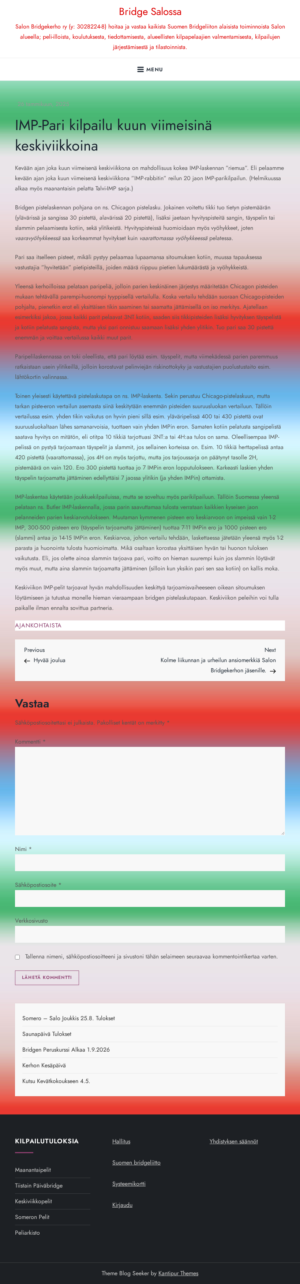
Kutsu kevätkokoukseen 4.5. (56, 1081)
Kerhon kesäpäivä (44, 1065)
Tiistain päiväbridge (39, 1185)
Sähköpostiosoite (38, 885)
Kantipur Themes (178, 1273)
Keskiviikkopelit (33, 1201)
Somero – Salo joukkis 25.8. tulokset (68, 1018)
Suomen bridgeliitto (136, 1162)
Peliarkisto (27, 1232)
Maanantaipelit (33, 1170)
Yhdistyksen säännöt (234, 1141)
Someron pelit (32, 1217)
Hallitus (121, 1141)
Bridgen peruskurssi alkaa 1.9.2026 (66, 1049)
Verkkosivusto (31, 920)
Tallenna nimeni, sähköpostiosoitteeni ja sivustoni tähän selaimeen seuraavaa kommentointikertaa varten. (151, 956)
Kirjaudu (122, 1205)
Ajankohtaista (38, 626)
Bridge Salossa (150, 11)
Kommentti (30, 741)
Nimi (23, 849)
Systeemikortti (129, 1183)
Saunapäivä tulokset (46, 1034)
